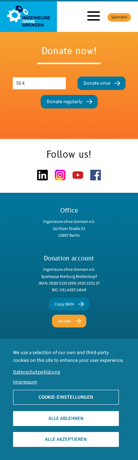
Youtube (78, 175)
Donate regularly (64, 101)
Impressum (25, 382)
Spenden (119, 17)
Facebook (95, 175)
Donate (64, 321)
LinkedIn (42, 175)
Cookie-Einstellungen (66, 397)
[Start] (28, 15)
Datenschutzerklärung (36, 372)
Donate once (97, 83)
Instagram (60, 175)
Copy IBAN (64, 304)
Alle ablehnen (66, 418)
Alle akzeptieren (66, 439)
